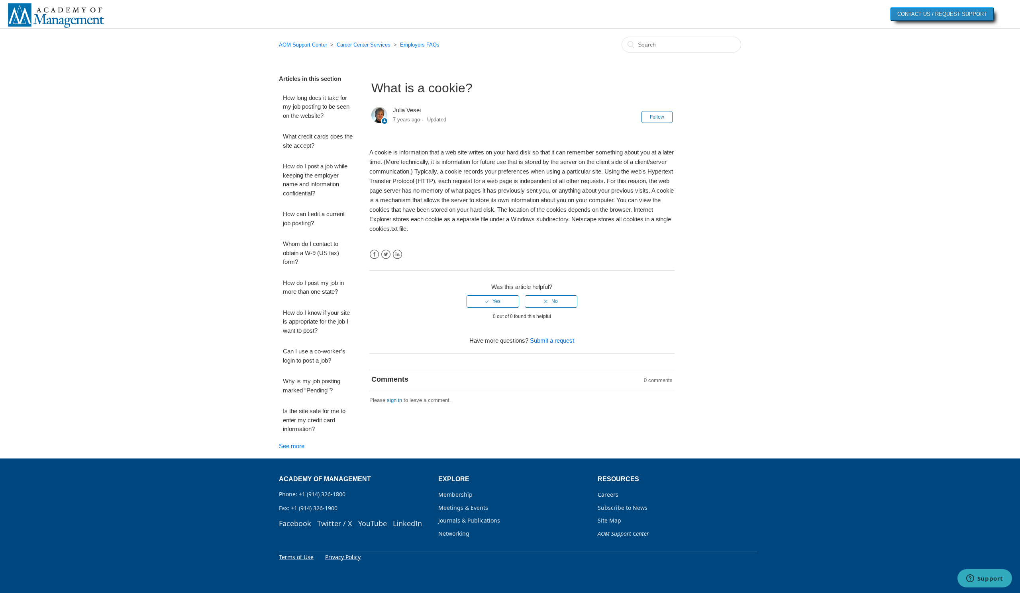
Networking (453, 533)
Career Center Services (363, 45)
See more (291, 446)
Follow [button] (657, 117)
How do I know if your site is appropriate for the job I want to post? (316, 321)
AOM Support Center (303, 45)
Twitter (386, 254)
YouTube (372, 523)
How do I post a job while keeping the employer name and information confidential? (315, 180)
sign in (394, 400)
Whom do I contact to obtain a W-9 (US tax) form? (311, 252)
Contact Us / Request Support (942, 14)
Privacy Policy (343, 557)
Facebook (374, 254)
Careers (608, 494)
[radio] (493, 301)
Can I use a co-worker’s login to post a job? (314, 356)
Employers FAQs (419, 45)
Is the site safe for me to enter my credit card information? (314, 420)
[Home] (56, 27)
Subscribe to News (622, 507)
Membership (455, 494)
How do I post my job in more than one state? (313, 287)
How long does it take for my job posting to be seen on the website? (316, 106)
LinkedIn (397, 254)
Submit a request (552, 340)
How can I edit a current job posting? (314, 218)
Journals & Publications (469, 520)
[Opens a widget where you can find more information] (984, 579)
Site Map (609, 520)
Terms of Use (296, 557)
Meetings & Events (463, 507)
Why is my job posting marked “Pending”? (311, 386)
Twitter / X (334, 523)
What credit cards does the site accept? (318, 141)
